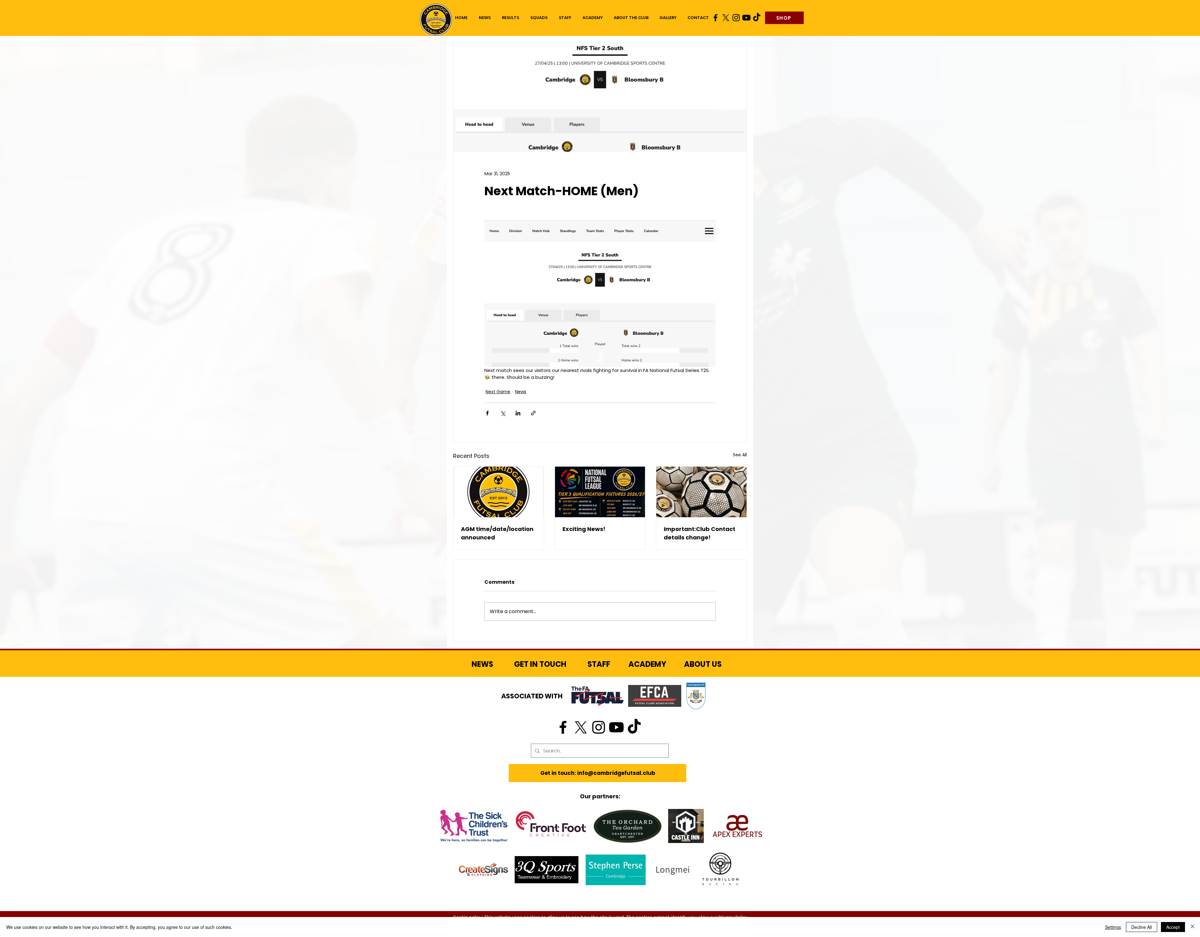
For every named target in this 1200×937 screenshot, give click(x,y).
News (520, 392)
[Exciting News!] (600, 492)
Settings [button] (1113, 927)
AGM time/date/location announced (497, 533)
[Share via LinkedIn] (518, 413)
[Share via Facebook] (487, 413)
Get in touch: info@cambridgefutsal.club (597, 773)
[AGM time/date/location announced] (498, 492)
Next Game (498, 392)
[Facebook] (715, 17)
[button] (539, 18)
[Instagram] (736, 17)
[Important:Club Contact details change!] (701, 492)
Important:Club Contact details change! (699, 533)
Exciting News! (583, 529)
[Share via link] (533, 413)
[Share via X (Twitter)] (503, 413)
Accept (1173, 927)
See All (740, 455)
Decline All (1141, 927)
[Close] (1192, 927)
